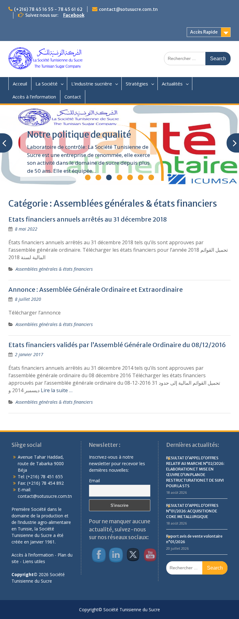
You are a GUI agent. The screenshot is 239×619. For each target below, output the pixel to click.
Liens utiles (34, 561)
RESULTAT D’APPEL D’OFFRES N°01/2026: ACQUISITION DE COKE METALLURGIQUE (192, 511)
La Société (46, 83)
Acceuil (20, 83)
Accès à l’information (34, 97)
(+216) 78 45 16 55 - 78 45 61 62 (48, 9)
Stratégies (137, 83)
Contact (72, 97)
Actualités (172, 83)
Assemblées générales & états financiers (54, 269)
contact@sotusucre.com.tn (128, 9)
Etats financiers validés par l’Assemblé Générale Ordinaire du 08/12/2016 (117, 345)
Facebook (73, 15)
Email (94, 481)
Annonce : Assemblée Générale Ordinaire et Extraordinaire (95, 289)
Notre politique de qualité (79, 134)
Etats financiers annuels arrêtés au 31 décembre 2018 (87, 219)
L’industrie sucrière (91, 83)
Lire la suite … (57, 390)
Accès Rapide (204, 32)
